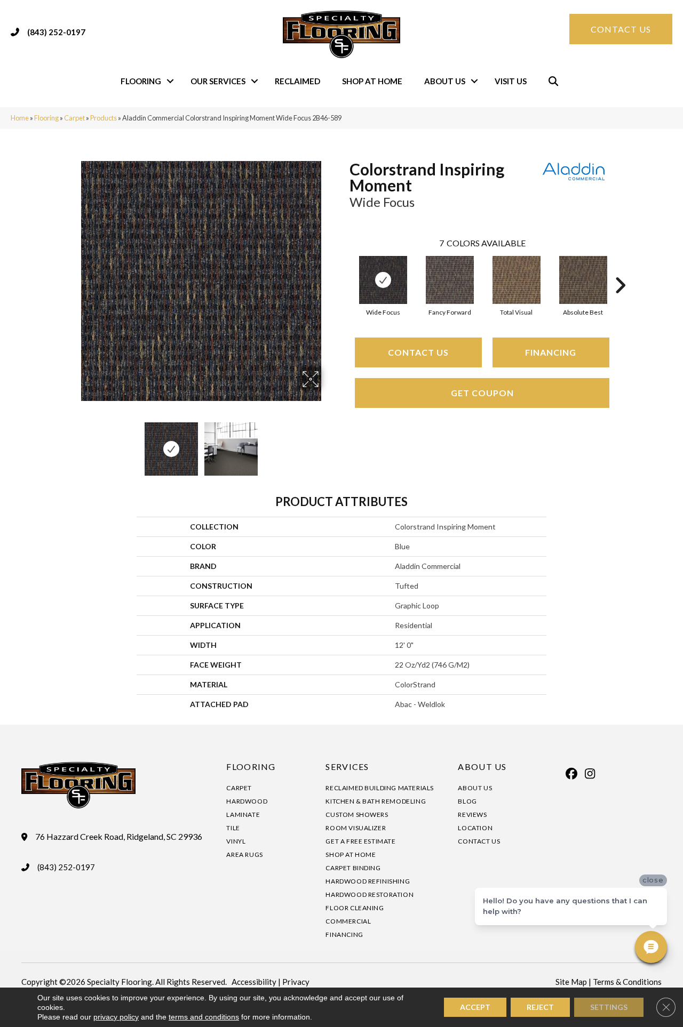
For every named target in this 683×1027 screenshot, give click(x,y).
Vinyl (235, 841)
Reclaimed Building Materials (379, 788)
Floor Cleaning (354, 908)
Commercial (348, 921)
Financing (550, 352)
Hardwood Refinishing (367, 881)
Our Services (217, 81)
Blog (467, 801)
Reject (540, 1007)
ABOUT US (482, 766)
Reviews (472, 815)
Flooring (141, 81)
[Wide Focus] (383, 280)
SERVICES (347, 766)
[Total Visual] (516, 280)
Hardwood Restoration (369, 894)
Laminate (243, 815)
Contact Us (418, 352)
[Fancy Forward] (449, 280)
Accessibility (254, 981)
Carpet (74, 118)
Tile (233, 828)
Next (328, 443)
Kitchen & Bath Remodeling (375, 801)
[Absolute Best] (583, 280)
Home (20, 118)
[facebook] (571, 773)
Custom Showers (356, 815)
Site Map (571, 981)
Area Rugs (244, 854)
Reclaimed (297, 81)
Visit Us (511, 81)
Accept (475, 1007)
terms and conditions (204, 1017)
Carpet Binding (352, 868)
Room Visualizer (355, 828)
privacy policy (116, 1017)
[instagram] (590, 773)
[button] (170, 81)
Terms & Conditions (627, 981)
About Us (444, 81)
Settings (609, 1007)
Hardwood (246, 801)
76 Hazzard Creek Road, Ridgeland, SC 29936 (118, 836)
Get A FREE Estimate (360, 841)
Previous (73, 443)
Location (475, 828)
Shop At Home (372, 81)
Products (103, 118)
